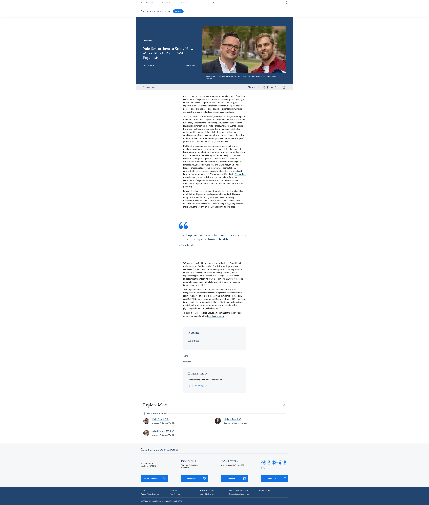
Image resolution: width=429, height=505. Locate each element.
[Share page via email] (280, 87)
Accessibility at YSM (206, 490)
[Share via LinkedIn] (272, 87)
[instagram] (274, 462)
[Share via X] (264, 87)
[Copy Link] (284, 405)
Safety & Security (264, 490)
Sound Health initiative (193, 119)
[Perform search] (287, 2)
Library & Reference (207, 494)
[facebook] (269, 462)
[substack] (285, 462)
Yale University (175, 494)
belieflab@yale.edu (215, 316)
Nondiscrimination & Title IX (238, 490)
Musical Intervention (227, 161)
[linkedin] (280, 462)
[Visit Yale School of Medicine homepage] (159, 450)
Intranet (143, 490)
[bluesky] (263, 462)
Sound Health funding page (223, 207)
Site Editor (173, 490)
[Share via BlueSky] (276, 87)
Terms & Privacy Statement (150, 494)
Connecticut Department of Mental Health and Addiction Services (213, 183)
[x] (263, 468)
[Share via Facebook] (268, 87)
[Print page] (284, 87)
